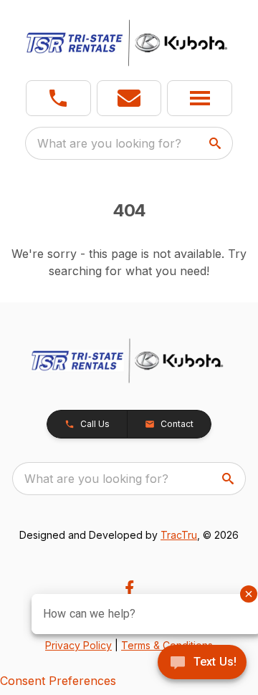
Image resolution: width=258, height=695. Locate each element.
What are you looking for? (109, 143)
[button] (58, 98)
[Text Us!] (202, 663)
